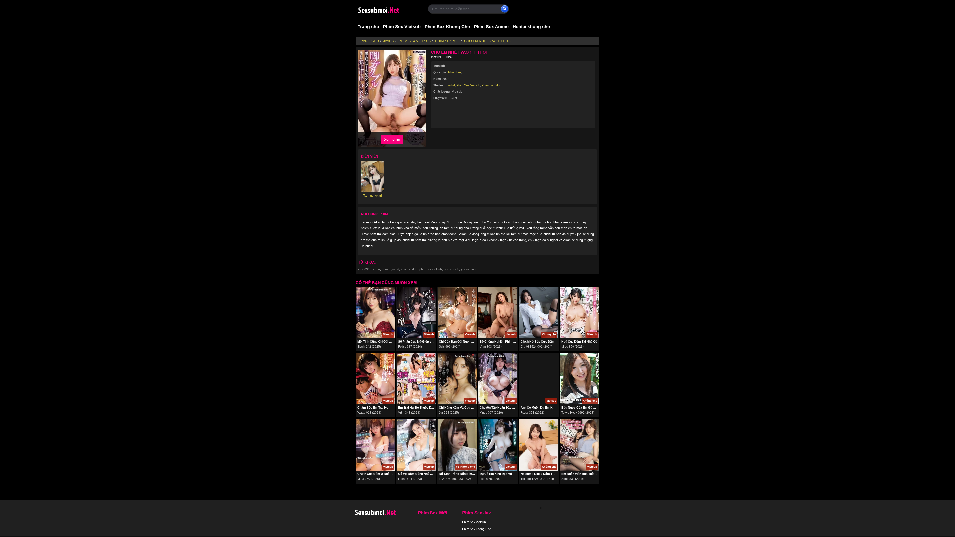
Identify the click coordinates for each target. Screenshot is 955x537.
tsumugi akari (381, 269)
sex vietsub (451, 269)
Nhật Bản (454, 72)
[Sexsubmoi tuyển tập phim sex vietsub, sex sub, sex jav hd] (388, 9)
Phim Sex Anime (491, 26)
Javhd (451, 85)
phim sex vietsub (430, 269)
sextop (412, 269)
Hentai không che (531, 26)
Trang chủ (368, 26)
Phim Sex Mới (491, 85)
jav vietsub (468, 269)
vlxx (403, 269)
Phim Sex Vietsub (402, 26)
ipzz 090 (364, 269)
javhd (395, 269)
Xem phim (392, 139)
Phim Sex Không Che (447, 26)
